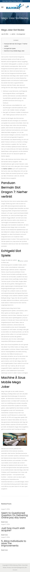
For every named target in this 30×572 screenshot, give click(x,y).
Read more (4, 522)
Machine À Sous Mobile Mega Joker (14, 51)
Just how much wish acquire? (13, 529)
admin (13, 34)
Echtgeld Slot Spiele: (10, 48)
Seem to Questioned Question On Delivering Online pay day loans (14, 515)
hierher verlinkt (7, 169)
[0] (27, 7)
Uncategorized (20, 34)
